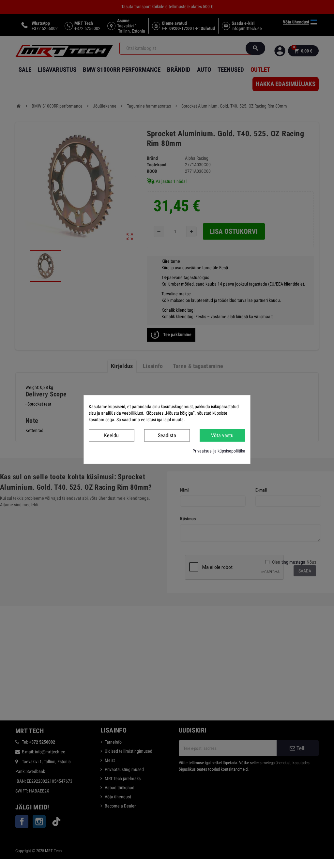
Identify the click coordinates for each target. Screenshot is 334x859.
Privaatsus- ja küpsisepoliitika (218, 450)
